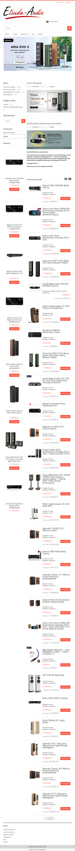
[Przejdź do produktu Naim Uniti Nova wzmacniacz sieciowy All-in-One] (35, 238)
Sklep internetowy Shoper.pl (37, 850)
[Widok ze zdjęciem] (65, 179)
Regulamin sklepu (8, 834)
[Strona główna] (24, 11)
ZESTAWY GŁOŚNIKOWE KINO (12, 107)
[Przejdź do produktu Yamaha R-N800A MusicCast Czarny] (35, 334)
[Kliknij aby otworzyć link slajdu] (37, 57)
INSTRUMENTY (8, 95)
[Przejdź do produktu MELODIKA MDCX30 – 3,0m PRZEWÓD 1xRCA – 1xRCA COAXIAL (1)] (35, 656)
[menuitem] (7, 34)
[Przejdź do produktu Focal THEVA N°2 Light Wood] (35, 728)
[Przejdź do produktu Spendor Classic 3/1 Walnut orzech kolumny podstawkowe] (35, 580)
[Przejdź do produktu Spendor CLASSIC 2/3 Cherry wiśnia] (35, 432)
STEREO (5, 104)
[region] (37, 57)
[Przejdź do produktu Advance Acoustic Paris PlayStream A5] (35, 409)
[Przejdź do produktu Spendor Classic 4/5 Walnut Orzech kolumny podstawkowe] (35, 774)
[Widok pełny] (69, 179)
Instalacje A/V (7, 837)
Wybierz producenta (9, 132)
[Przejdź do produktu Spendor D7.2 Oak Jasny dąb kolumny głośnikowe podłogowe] (35, 799)
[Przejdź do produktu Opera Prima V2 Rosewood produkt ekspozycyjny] (35, 603)
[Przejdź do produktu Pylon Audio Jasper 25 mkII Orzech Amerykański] (35, 315)
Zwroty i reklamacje (9, 832)
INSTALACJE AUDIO (9, 89)
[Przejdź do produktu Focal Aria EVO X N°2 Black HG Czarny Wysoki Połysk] (35, 269)
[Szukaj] (69, 28)
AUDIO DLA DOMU (9, 87)
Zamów (5, 842)
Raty (4, 839)
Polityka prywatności (9, 829)
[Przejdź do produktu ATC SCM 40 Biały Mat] (35, 683)
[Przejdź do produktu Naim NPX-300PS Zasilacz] (35, 701)
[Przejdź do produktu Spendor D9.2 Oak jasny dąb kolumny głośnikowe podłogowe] (35, 749)
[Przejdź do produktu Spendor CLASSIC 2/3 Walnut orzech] (35, 534)
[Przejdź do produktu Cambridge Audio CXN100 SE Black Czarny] (35, 287)
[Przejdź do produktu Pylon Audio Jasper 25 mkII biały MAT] (35, 513)
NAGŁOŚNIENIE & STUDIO (11, 92)
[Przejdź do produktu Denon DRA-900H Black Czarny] (35, 556)
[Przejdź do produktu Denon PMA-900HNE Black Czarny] (35, 188)
